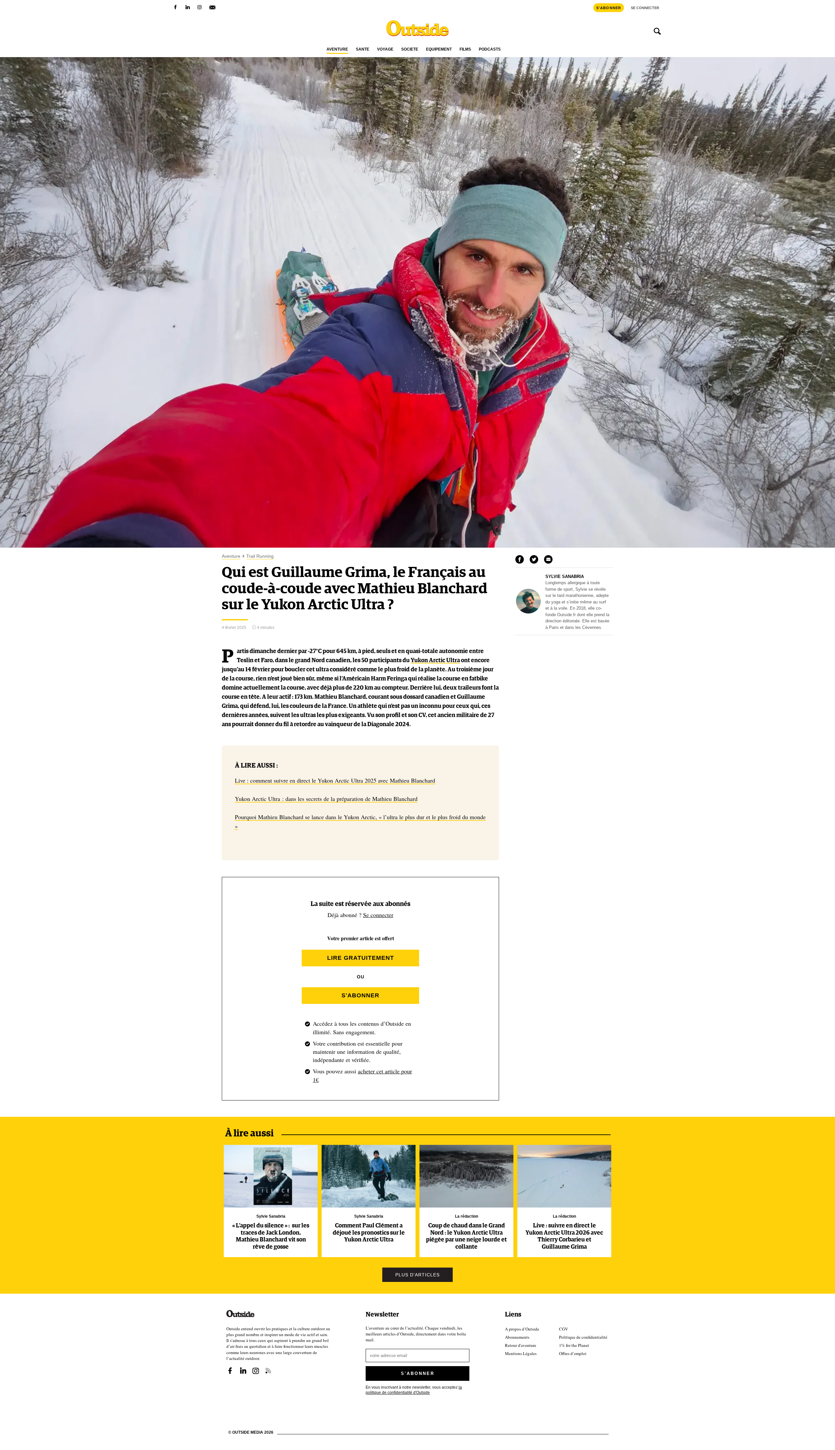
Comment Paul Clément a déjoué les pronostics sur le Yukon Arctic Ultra (369, 1233)
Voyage (385, 49)
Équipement (439, 49)
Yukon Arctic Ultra (435, 660)
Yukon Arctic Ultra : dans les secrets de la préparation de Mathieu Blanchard (326, 799)
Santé (362, 49)
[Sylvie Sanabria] (528, 612)
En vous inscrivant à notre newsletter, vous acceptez (414, 1390)
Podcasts (490, 49)
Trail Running (260, 556)
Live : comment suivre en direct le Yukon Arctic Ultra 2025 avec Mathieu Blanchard (335, 780)
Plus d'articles (417, 1274)
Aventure (337, 49)
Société (409, 49)
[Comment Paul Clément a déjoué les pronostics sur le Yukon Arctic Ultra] (369, 1176)
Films (465, 49)
